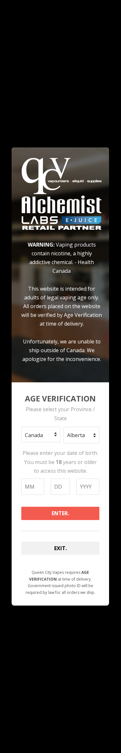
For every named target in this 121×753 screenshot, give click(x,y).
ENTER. (60, 513)
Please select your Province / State (60, 414)
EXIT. (60, 548)
